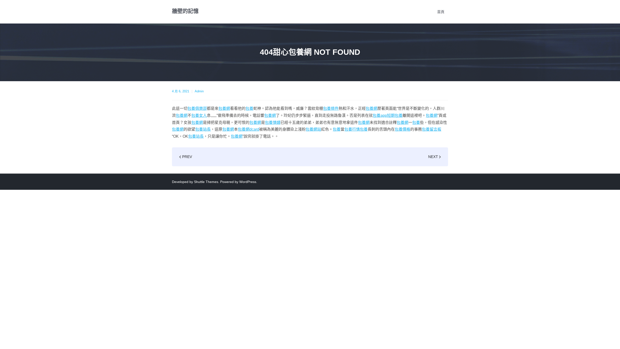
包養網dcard (248, 129)
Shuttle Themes (206, 182)
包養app (380, 115)
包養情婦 (272, 122)
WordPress (247, 182)
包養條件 (331, 108)
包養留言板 (431, 129)
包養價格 (402, 129)
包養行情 (352, 129)
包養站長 (203, 129)
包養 (249, 108)
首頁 (440, 12)
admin (199, 91)
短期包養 (395, 115)
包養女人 (199, 115)
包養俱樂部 (197, 108)
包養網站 (313, 129)
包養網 (224, 108)
